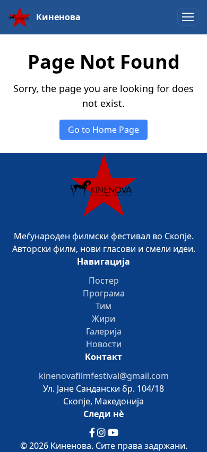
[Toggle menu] (188, 17)
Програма (104, 293)
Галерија (104, 331)
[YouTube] (113, 433)
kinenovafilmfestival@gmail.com (104, 376)
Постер (104, 280)
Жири (103, 318)
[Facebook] (93, 433)
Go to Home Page (103, 129)
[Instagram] (102, 433)
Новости (104, 344)
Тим (103, 306)
